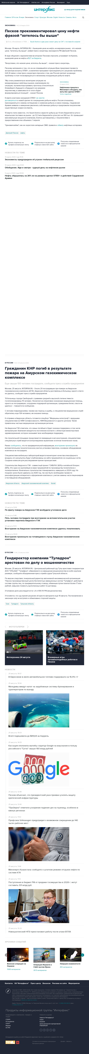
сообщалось (16, 446)
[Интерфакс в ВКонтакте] (47, 1030)
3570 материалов (39, 970)
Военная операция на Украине (16, 965)
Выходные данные (38, 1043)
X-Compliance (10, 1021)
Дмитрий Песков (12, 133)
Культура (43, 17)
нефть (22, 133)
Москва (50, 17)
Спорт (36, 17)
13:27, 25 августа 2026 (21, 363)
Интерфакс (44, 9)
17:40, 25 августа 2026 (21, 552)
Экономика (29, 17)
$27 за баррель (34, 58)
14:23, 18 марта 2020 (22, 25)
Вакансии (46, 983)
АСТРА (8, 1028)
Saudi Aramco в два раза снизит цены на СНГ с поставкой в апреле (55, 42)
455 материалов (66, 967)
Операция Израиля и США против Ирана (42, 966)
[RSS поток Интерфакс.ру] (50, 1030)
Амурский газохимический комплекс (35, 483)
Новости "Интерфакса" (47, 1018)
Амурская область (12, 483)
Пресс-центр (36, 983)
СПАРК (8, 1019)
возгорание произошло (65, 446)
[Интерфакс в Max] (54, 1030)
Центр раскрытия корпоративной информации (50, 1024)
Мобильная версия (8, 2)
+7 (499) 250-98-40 (64, 1003)
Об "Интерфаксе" (23, 2)
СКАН (41, 1020)
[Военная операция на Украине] (18, 961)
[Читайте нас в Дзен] (41, 1030)
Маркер (8, 1026)
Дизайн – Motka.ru (66, 1041)
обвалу (60, 125)
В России (15, 17)
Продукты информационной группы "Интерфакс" (37, 1010)
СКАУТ (8, 1023)
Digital (55, 17)
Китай (53, 483)
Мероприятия (74, 983)
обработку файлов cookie (29, 1000)
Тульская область (27, 604)
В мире (21, 17)
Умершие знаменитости (70, 964)
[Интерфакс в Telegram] (44, 1030)
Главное (8, 17)
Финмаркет (61, 2)
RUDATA (42, 1022)
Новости (62, 17)
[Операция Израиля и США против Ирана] (44, 962)
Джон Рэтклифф (17, 283)
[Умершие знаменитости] (70, 961)
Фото (74, 17)
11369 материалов (13, 969)
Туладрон (14, 604)
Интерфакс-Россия (48, 2)
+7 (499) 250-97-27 (17, 1005)
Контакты (9, 983)
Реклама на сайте (59, 983)
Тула (7, 604)
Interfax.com (35, 2)
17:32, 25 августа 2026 (19, 191)
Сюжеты (69, 17)
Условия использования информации (44, 1041)
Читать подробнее (71, 90)
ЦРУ (7, 283)
